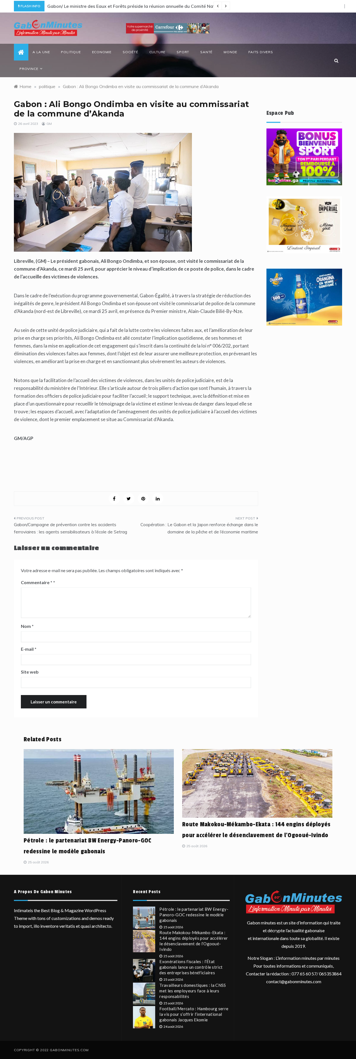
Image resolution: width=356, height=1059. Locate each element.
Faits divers (260, 52)
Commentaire (36, 582)
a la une (41, 52)
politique (71, 52)
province (28, 69)
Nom (27, 626)
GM (49, 124)
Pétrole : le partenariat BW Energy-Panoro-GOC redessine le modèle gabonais (193, 915)
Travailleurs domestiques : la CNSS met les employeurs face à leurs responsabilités (192, 991)
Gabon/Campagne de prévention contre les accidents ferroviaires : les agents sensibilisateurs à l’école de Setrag (70, 528)
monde (230, 52)
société (130, 52)
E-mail (28, 649)
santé (206, 52)
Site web (30, 671)
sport (183, 52)
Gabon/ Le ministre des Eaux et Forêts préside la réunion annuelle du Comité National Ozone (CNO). (151, 6)
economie (102, 52)
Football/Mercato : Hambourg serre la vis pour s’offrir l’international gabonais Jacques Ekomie (193, 1014)
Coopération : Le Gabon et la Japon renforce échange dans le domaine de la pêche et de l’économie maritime (199, 528)
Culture (157, 52)
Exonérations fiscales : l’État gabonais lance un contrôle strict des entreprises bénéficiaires (190, 967)
